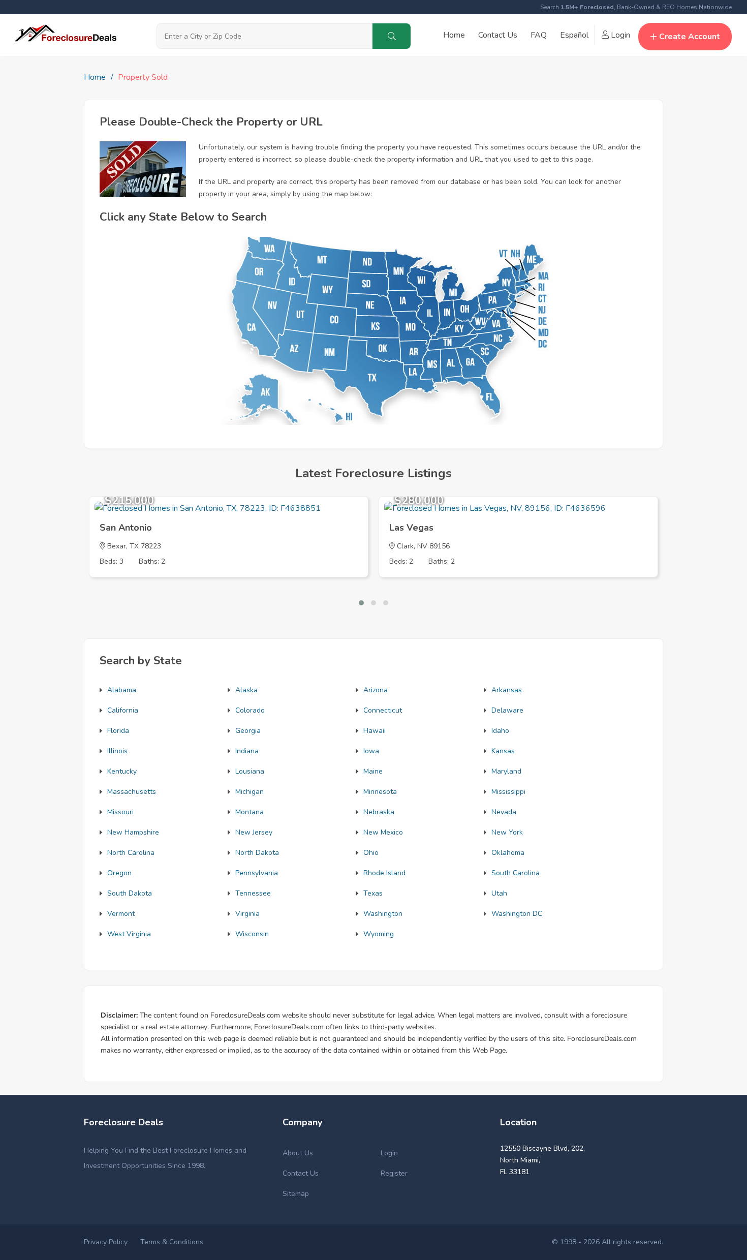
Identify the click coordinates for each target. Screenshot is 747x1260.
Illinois (117, 751)
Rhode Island (384, 873)
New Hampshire (133, 832)
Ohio (371, 852)
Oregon (119, 873)
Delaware (507, 710)
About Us (298, 1153)
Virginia (247, 913)
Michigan (249, 791)
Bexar (116, 546)
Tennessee (253, 893)
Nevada (503, 812)
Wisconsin (252, 934)
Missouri (120, 812)
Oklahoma (507, 852)
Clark (405, 546)
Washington (382, 913)
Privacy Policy (106, 1242)
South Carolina (515, 873)
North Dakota (257, 852)
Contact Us (497, 35)
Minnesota (380, 791)
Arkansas (506, 690)
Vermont (121, 913)
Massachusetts (131, 791)
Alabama (121, 690)
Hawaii (374, 730)
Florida (118, 730)
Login (619, 35)
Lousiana (249, 771)
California (122, 710)
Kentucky (122, 771)
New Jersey (253, 832)
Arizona (375, 690)
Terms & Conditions (171, 1242)
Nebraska (378, 812)
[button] (361, 603)
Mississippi (508, 791)
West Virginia (129, 934)
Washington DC (516, 913)
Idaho (500, 730)
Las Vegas (411, 527)
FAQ (539, 35)
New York (507, 832)
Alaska (246, 690)
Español (574, 35)
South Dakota (129, 893)
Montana (249, 812)
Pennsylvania (256, 873)
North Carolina (130, 852)
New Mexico (383, 832)
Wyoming (378, 934)
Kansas (503, 751)
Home (454, 35)
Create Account (689, 36)
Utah (499, 893)
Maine (373, 771)
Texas (373, 893)
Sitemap (296, 1193)
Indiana (247, 751)
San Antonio (126, 527)
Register (394, 1173)
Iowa (371, 751)
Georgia (248, 730)
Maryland (506, 771)
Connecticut (382, 710)
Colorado (250, 710)
